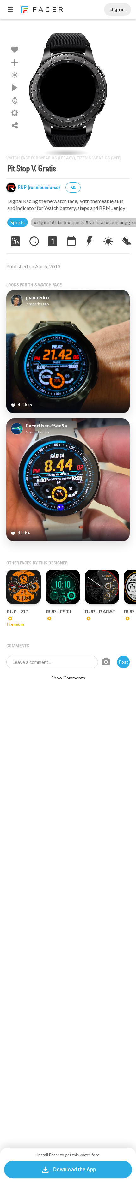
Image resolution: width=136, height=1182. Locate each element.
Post (123, 662)
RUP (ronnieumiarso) (39, 187)
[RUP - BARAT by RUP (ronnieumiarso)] (102, 587)
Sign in (117, 9)
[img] (11, 187)
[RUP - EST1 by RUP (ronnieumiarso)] (63, 587)
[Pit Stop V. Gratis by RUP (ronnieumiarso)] (68, 90)
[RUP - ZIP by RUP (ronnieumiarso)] (23, 587)
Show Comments (68, 677)
